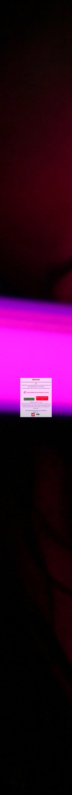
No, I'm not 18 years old (42, 398)
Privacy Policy (35, 408)
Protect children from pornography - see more (38, 392)
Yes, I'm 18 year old (29, 399)
